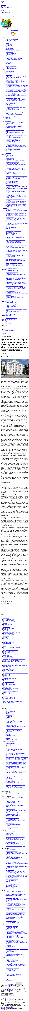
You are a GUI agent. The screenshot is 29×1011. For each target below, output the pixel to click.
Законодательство (10, 78)
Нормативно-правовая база (12, 311)
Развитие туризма (7, 694)
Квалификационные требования (14, 77)
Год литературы (7, 652)
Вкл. (8, 7)
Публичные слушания (8, 692)
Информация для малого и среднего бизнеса (14, 659)
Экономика (9, 45)
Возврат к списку (5, 606)
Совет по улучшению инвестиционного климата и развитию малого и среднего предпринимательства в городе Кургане (15, 276)
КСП (4, 154)
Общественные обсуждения (10, 678)
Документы (6, 171)
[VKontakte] (1, 601)
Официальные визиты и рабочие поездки (16, 145)
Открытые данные (7, 315)
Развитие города (10, 49)
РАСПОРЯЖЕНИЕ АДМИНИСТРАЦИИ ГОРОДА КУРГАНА (16, 197)
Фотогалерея (9, 61)
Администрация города (9, 619)
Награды (8, 63)
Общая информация (11, 40)
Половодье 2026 (7, 685)
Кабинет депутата (10, 108)
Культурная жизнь (7, 625)
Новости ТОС (6, 674)
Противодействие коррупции (13, 59)
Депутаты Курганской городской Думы (15, 107)
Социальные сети (10, 314)
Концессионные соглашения (13, 249)
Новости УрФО (7, 675)
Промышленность (7, 689)
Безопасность (6, 641)
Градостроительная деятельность (14, 50)
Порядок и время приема (12, 304)
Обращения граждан (8, 301)
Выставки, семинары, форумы (13, 292)
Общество (5, 679)
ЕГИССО (8, 153)
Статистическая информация (13, 149)
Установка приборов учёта (9, 697)
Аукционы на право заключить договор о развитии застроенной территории (16, 258)
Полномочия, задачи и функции (14, 137)
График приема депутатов (12, 109)
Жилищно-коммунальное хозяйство (11, 632)
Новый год (6, 676)
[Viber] (11, 601)
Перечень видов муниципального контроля (16, 222)
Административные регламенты (14, 183)
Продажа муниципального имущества (15, 240)
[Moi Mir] (5, 601)
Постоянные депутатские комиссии (14, 110)
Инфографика (9, 46)
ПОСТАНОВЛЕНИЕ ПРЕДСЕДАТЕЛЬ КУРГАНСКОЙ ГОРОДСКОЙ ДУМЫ (15, 194)
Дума (4, 101)
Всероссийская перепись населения (11, 647)
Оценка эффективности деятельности (15, 132)
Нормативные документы (12, 167)
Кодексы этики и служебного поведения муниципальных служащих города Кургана (16, 88)
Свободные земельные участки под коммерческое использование (14, 263)
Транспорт (5, 629)
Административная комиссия (10, 639)
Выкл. (11, 7)
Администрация (7, 121)
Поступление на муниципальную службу (16, 76)
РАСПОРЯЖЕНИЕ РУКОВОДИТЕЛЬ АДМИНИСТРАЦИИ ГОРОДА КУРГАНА (16, 203)
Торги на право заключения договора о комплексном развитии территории (15, 261)
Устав (7, 43)
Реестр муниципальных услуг (13, 209)
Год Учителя (6, 653)
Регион (5, 696)
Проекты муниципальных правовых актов (16, 128)
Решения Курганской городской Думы (15, 112)
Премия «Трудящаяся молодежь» (14, 58)
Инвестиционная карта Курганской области (16, 278)
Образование (6, 627)
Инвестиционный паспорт (12, 281)
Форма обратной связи (11, 296)
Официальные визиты (8, 682)
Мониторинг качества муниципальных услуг (17, 223)
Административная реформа (13, 140)
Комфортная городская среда (10, 664)
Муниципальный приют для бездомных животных (15, 673)
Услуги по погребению (11, 233)
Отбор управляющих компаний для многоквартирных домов (14, 243)
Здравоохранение (7, 656)
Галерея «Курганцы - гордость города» (15, 55)
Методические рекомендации (13, 98)
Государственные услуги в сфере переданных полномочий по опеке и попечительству (17, 219)
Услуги (5, 208)
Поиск (4, 320)
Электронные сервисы (11, 224)
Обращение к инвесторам (12, 273)
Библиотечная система (8, 642)
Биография (8, 118)
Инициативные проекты (12, 68)
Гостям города (9, 52)
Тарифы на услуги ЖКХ (12, 185)
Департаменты (9, 124)
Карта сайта (9, 323)
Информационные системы (12, 142)
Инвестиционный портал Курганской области (17, 293)
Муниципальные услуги (9, 670)
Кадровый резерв (10, 71)
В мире (5, 645)
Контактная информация (12, 82)
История (8, 41)
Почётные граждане (11, 53)
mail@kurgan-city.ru (8, 990)
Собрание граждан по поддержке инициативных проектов (14, 115)
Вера (4, 646)
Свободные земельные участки (13, 268)
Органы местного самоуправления (11, 680)
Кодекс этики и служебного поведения (15, 169)
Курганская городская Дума (10, 621)
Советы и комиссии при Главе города (15, 119)
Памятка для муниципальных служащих (16, 99)
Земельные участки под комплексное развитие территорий (15, 266)
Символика (9, 44)
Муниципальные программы (13, 178)
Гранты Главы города (8, 630)
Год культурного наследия (9, 651)
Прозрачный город (10, 64)
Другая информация (11, 227)
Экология (5, 700)
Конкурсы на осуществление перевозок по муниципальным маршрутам (16, 251)
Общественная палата (8, 628)
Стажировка (9, 75)
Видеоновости (9, 62)
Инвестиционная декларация (13, 279)
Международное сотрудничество (11, 668)
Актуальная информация (12, 39)
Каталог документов (11, 172)
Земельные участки (8, 657)
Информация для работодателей (14, 80)
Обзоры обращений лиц (12, 306)
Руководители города (11, 54)
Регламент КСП (10, 158)
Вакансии (8, 72)
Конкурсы (8, 73)
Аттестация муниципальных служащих (15, 81)
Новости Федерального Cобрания (14, 100)
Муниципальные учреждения (10, 671)
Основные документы (11, 182)
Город (4, 38)
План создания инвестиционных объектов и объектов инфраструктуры (17, 284)
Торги (4, 236)
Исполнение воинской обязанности (11, 660)
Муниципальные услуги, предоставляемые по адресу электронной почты (17, 211)
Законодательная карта (11, 312)
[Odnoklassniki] (3, 601)
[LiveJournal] (7, 601)
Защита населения (10, 133)
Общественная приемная (12, 151)
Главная (5, 325)
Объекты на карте (10, 127)
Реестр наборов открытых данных (14, 316)
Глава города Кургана (8, 620)
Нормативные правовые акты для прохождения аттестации (14, 180)
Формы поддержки (10, 291)
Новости (8, 104)
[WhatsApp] (9, 601)
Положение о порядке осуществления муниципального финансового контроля (16, 164)
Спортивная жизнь (7, 624)
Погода (5, 637)
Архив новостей (7, 703)
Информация (6, 12)
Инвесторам (6, 269)
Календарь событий (11, 66)
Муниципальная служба (9, 69)
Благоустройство (7, 643)
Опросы (8, 67)
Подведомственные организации (14, 126)
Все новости (6, 618)
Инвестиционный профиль (12, 300)
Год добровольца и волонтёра (10, 650)
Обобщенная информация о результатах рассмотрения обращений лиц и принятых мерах (16, 309)
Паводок (5, 683)
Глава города (6, 117)
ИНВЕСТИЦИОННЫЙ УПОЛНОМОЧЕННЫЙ (12, 271)
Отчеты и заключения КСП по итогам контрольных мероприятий (15, 161)
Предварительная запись (12, 226)
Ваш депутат (9, 105)
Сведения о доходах (11, 165)
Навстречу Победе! (8, 638)
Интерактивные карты (11, 318)
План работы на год (11, 159)
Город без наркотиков (8, 634)
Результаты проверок (11, 141)
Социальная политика (8, 633)
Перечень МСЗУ (10, 234)
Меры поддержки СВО (11, 220)
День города (6, 655)
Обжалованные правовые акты (13, 174)
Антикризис (6, 636)
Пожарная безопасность (9, 684)
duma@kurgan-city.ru (9, 995)
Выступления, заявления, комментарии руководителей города (12, 702)
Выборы (5, 648)
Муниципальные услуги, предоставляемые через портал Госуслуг (16, 214)
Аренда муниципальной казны (13, 241)
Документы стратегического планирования (16, 177)
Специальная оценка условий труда (14, 168)
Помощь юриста (7, 687)
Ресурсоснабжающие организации (14, 297)
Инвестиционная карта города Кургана (15, 282)
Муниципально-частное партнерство (15, 298)
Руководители (9, 123)
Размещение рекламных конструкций (15, 247)
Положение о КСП (10, 155)
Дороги (5, 623)
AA (1, 5)
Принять (26, 1005)
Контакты (8, 150)
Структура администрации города (14, 122)
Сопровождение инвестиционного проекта (16, 287)
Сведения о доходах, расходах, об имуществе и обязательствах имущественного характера (17, 86)
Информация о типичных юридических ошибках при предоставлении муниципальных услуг (15, 231)
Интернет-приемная (11, 113)
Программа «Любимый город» (13, 57)
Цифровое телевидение (9, 698)
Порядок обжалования (11, 173)
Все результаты (4, 17)
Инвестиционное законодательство (14, 286)
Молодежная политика (8, 669)
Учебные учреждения (11, 84)
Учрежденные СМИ (11, 144)
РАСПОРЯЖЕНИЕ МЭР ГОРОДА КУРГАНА (17, 201)
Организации (9, 48)
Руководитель (9, 156)
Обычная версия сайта (6, 8)
